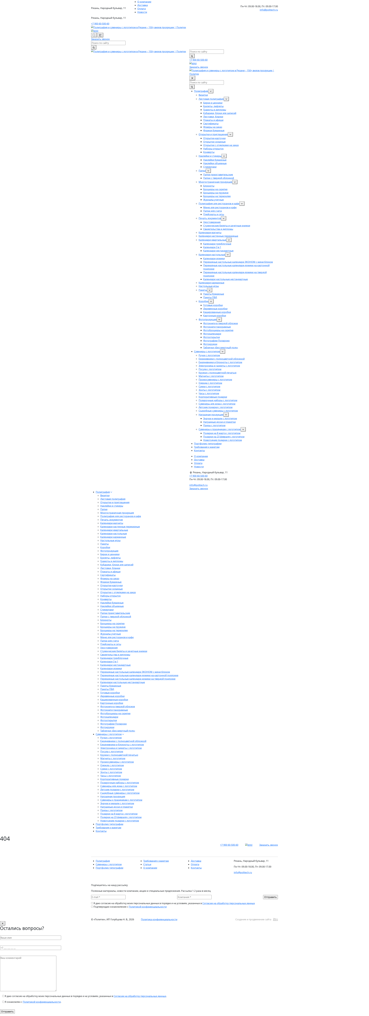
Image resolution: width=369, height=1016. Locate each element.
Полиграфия (201, 91)
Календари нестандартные (218, 250)
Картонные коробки (214, 315)
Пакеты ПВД (210, 297)
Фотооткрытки (211, 337)
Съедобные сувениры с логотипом (218, 410)
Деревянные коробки (215, 308)
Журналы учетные (213, 199)
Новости (142, 12)
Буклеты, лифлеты (213, 106)
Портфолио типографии (208, 443)
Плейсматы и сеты (213, 214)
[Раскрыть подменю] (210, 91)
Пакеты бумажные (213, 294)
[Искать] (93, 47)
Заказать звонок (100, 39)
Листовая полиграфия (211, 98)
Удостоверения (212, 222)
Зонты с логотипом (209, 390)
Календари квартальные (212, 239)
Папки (202, 170)
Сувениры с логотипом (207, 351)
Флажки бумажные (213, 130)
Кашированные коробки (217, 312)
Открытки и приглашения (213, 134)
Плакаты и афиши (213, 120)
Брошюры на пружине (215, 192)
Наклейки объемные (215, 163)
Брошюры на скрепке (215, 189)
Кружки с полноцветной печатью (217, 372)
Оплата (141, 8)
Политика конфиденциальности (159, 919)
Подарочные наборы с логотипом (218, 400)
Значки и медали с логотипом (220, 418)
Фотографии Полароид (216, 340)
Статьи (147, 864)
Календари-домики (214, 258)
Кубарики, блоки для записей (219, 113)
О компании (144, 1)
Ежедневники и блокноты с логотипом (220, 362)
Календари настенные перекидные (218, 236)
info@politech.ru (269, 9)
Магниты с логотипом (211, 376)
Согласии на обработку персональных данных (228, 903)
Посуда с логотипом (210, 369)
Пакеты (203, 290)
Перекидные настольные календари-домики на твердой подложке (137, 678)
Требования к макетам (207, 447)
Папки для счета (212, 210)
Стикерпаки (209, 166)
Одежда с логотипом (210, 383)
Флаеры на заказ (212, 127)
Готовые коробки (213, 305)
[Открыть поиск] (94, 35)
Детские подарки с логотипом (215, 407)
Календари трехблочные (217, 243)
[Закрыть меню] (192, 78)
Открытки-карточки (214, 138)
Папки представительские (218, 174)
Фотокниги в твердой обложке (220, 323)
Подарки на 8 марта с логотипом (221, 433)
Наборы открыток (213, 148)
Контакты (199, 450)
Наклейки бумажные (214, 159)
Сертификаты (211, 123)
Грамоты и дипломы (214, 109)
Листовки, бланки (213, 116)
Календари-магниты (210, 232)
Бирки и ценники (212, 102)
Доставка (142, 5)
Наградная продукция (211, 414)
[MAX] (94, 30)
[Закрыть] (2, 923)
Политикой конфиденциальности (148, 906)
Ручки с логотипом (209, 355)
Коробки (203, 301)
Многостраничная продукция (215, 182)
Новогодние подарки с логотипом (222, 440)
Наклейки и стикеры (210, 156)
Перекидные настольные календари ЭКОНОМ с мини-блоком (238, 262)
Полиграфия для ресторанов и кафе (219, 203)
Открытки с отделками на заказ (221, 145)
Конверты (208, 152)
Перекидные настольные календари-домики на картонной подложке (139, 675)
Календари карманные (211, 282)
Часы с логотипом (209, 393)
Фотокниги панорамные (217, 326)
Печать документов (210, 218)
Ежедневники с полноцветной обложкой (222, 358)
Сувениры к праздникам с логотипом (220, 429)
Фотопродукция (208, 319)
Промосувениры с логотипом (215, 379)
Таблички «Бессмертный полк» (220, 347)
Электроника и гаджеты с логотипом (219, 365)
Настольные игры (209, 286)
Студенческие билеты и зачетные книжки (226, 225)
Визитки (203, 95)
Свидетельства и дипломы (218, 229)
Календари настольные (212, 254)
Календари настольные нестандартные (225, 279)
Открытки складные (214, 141)
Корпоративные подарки (213, 396)
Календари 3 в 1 (212, 247)
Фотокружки (210, 344)
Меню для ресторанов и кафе (220, 207)
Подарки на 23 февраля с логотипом (223, 436)
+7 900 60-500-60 (100, 23)
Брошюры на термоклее (217, 196)
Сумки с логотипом (209, 386)
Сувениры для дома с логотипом (217, 403)
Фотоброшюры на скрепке (218, 330)
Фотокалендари (212, 333)
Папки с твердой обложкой (218, 178)
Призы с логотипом (214, 425)
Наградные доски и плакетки (219, 422)
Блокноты (208, 185)
